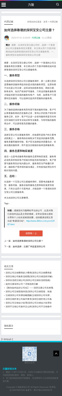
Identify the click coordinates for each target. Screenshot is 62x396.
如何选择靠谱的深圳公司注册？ (28, 241)
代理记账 (54, 22)
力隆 (31, 5)
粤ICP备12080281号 (43, 390)
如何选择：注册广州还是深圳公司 (29, 246)
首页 (45, 22)
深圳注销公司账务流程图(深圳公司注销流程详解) (29, 276)
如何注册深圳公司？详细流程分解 (22, 284)
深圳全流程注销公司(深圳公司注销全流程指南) (28, 280)
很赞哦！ (30, 233)
